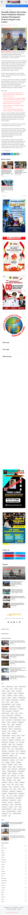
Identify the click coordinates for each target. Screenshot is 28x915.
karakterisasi (4, 786)
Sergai (9, 769)
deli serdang (17, 740)
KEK (16, 755)
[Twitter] (12, 154)
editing (3, 778)
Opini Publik (18, 691)
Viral (3, 700)
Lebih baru (4, 195)
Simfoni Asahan (22, 769)
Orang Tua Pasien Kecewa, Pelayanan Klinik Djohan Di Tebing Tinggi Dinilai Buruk (17, 591)
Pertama (13, 735)
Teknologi (19, 737)
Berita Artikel (19, 744)
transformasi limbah (17, 813)
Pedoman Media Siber (11, 909)
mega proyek (12, 791)
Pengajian (7, 762)
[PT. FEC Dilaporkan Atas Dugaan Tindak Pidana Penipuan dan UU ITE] (5, 838)
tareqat (3, 811)
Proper (3, 737)
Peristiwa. (4, 764)
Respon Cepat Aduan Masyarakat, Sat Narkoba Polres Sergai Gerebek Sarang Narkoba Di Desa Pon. (13, 94)
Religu (14, 766)
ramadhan (4, 802)
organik (15, 795)
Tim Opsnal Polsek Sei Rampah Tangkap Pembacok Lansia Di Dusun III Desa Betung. (20, 172)
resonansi (11, 806)
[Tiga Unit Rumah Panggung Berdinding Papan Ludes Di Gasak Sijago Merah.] (5, 649)
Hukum (20, 688)
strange (14, 809)
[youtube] (8, 556)
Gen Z (17, 751)
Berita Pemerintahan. (6, 746)
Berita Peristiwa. (15, 700)
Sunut (8, 724)
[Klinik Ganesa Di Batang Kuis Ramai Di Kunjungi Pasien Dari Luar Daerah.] (6, 605)
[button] (2, 2)
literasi (15, 789)
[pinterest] (20, 622)
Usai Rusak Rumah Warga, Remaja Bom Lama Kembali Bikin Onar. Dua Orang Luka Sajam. (7, 189)
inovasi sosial (4, 742)
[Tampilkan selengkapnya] (20, 154)
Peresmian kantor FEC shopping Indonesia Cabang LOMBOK (16, 823)
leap (11, 789)
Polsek (23, 735)
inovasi (8, 784)
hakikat (16, 782)
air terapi (20, 773)
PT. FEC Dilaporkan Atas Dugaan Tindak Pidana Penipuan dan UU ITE (17, 836)
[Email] (18, 154)
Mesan (24, 757)
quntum (19, 800)
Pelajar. (8, 733)
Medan (13, 691)
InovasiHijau (22, 753)
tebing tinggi (4, 813)
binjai (8, 775)
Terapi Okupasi (21, 771)
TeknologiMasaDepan (11, 771)
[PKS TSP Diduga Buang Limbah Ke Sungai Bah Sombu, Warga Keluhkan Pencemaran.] (5, 663)
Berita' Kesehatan (5, 713)
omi (11, 795)
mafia (23, 789)
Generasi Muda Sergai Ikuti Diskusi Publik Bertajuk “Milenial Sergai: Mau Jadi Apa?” (17, 642)
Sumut (11, 688)
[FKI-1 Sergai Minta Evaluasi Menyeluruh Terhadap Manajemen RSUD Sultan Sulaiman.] (6, 583)
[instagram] (19, 556)
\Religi (13, 724)
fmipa (14, 780)
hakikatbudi (22, 782)
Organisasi (12, 760)
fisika (23, 740)
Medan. (19, 731)
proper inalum (13, 800)
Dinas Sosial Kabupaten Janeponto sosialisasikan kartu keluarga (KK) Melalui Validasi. (17, 655)
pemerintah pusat (10, 798)
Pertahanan (10, 764)
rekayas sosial (17, 802)
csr (18, 775)
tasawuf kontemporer (11, 811)
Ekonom (3, 722)
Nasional (15, 695)
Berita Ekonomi (10, 715)
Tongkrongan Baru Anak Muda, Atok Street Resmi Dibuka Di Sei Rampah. (18, 597)
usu (16, 742)
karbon (10, 786)
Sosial (15, 688)
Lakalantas (14, 731)
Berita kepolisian (21, 697)
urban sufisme (9, 720)
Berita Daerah (5, 708)
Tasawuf (4, 771)
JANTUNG (11, 755)
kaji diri (16, 784)
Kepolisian (4, 731)
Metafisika (21, 717)
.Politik (7, 702)
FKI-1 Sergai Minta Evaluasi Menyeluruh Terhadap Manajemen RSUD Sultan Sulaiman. (17, 583)
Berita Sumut (16, 711)
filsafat (3, 780)
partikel (3, 798)
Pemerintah (14, 733)
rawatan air (10, 802)
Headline (9, 697)
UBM (9, 773)
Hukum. (21, 713)
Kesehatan (22, 700)
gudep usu (11, 782)
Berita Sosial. (15, 746)
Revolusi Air (19, 766)
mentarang (4, 793)
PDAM (21, 760)
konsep (22, 786)
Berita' (13, 704)
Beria (17, 713)
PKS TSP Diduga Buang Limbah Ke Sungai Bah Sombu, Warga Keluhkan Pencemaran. (17, 662)
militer (3, 795)
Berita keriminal (9, 9)
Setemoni (13, 737)
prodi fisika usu (5, 800)
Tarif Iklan (19, 909)
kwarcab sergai (5, 789)
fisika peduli (9, 780)
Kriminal (8, 691)
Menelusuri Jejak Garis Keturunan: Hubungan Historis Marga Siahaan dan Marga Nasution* (18, 677)
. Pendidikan (9, 695)
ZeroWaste (14, 773)
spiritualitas (11, 742)
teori (10, 813)
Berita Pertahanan (17, 720)
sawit (16, 806)
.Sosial (16, 702)
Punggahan (4, 766)
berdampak (11, 740)
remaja (11, 804)
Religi (15, 693)
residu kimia (4, 806)
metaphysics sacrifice (12, 793)
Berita (3, 686)
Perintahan (18, 762)
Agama (9, 744)
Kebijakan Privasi (7, 907)
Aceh (3, 702)
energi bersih (18, 724)
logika (19, 789)
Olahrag (3, 733)
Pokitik (18, 735)
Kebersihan (14, 722)
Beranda (3, 9)
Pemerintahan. (5, 706)
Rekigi (10, 766)
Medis (20, 757)
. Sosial (3, 695)
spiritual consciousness (6, 809)
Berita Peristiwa (9, 686)
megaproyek (19, 791)
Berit (14, 744)
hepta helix (4, 726)
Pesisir (15, 764)
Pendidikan (10, 693)
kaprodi (21, 784)
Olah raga (8, 700)
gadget (19, 780)
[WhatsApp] (15, 154)
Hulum (13, 753)
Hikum (12, 713)
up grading (4, 815)
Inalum (8, 722)
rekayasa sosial (5, 804)
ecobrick (22, 775)
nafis (7, 795)
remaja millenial (18, 804)
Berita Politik (12, 706)
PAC (17, 760)
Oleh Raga (21, 708)
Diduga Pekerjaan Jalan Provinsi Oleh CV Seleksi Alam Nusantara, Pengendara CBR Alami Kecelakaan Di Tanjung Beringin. (18, 669)
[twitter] (11, 622)
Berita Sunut (4, 729)
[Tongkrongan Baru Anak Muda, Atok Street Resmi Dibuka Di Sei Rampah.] (6, 598)
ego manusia (9, 778)
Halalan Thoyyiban (6, 753)
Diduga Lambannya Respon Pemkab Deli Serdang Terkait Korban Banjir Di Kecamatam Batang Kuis (18, 830)
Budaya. (21, 746)
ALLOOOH (4, 744)
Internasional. (5, 755)
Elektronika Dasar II (19, 749)
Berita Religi (17, 726)
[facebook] (8, 553)
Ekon (12, 749)
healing (3, 784)
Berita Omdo (11, 726)
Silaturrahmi (14, 769)
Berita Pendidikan (13, 717)
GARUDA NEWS (14, 912)
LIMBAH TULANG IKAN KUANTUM (9, 757)
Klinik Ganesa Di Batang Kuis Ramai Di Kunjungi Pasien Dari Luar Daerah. (17, 604)
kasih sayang (16, 786)
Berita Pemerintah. (13, 708)
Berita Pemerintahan (6, 704)
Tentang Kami (15, 907)
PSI (3, 762)
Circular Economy (17, 729)
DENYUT (4, 749)
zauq (9, 815)
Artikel (12, 702)
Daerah (16, 686)
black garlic (13, 775)
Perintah (13, 762)
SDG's (8, 737)
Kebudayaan (20, 722)
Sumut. (3, 715)
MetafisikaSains (5, 760)
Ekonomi (21, 695)
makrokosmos (5, 791)
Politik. (20, 764)
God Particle (22, 751)
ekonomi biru (16, 778)
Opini (3, 720)
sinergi (20, 806)
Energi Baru (4, 751)
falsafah (22, 778)
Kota (9, 731)
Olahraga (15, 697)
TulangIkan (4, 773)
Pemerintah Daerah (6, 735)
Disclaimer (21, 907)
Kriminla (3, 724)
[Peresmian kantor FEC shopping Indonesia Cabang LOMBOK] (5, 824)
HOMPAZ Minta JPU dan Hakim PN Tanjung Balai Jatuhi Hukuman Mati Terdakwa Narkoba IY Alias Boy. (7, 173)
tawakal (19, 811)
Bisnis (24, 720)
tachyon (19, 809)
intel (12, 784)
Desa (8, 749)
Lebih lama (24, 195)
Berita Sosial (9, 711)
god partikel (4, 782)
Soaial (3, 711)
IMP (17, 753)
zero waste (21, 742)
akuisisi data (4, 740)
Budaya (10, 729)
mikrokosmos (21, 793)
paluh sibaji (21, 795)
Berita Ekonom (5, 717)
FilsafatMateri (11, 751)
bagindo (3, 775)
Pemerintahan (21, 693)
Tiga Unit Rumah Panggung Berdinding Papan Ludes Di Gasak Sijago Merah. (18, 648)
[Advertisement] (14, 411)
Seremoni (4, 693)
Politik (3, 691)
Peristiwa (6, 688)
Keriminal (18, 704)
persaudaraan (18, 798)
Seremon (4, 769)
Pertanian (19, 706)
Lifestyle (4, 697)
